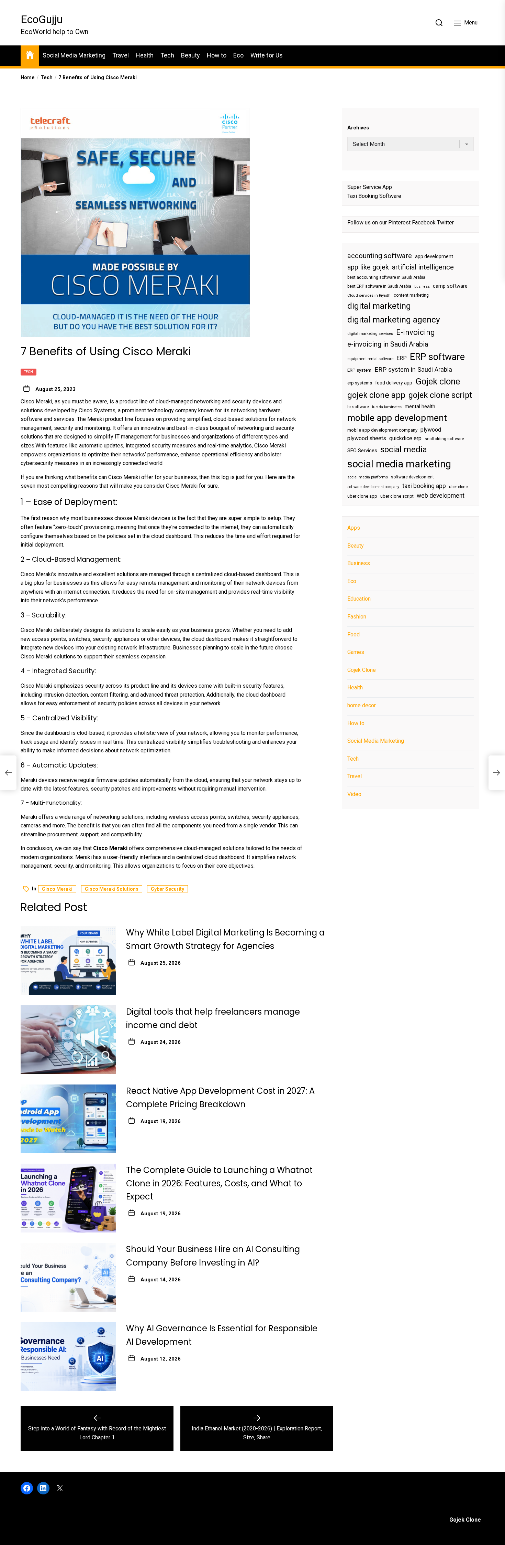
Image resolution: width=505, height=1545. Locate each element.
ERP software (437, 356)
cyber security (167, 889)
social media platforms (367, 477)
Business (358, 563)
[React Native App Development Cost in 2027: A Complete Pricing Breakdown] (68, 1118)
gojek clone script (440, 395)
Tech (167, 55)
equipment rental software (370, 359)
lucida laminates (387, 407)
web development (440, 495)
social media (403, 449)
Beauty (190, 55)
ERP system (359, 370)
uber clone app (362, 496)
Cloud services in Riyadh (369, 295)
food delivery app (393, 383)
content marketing (411, 295)
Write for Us (266, 55)
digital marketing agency (393, 320)
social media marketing (399, 464)
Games (355, 652)
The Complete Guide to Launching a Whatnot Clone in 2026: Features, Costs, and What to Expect (219, 1183)
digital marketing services (370, 333)
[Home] (30, 54)
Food (353, 634)
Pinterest (399, 223)
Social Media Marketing (74, 55)
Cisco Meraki (57, 889)
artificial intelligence (423, 267)
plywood (430, 429)
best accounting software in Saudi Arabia (386, 277)
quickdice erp (405, 438)
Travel (120, 55)
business (422, 286)
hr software (358, 406)
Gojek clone (437, 382)
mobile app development (397, 418)
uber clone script (397, 496)
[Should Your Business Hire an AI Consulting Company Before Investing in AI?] (68, 1277)
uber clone (458, 487)
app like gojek (368, 267)
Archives (358, 128)
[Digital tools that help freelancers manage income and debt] (68, 1039)
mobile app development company (382, 430)
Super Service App (369, 187)
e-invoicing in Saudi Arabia (387, 344)
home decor (361, 705)
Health (145, 55)
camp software (450, 286)
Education (359, 599)
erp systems (359, 383)
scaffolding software (444, 439)
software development (412, 477)
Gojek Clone (361, 670)
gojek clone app (376, 395)
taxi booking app (424, 486)
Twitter (445, 223)
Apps (353, 528)
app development (434, 256)
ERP (401, 358)
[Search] (439, 23)
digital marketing (379, 306)
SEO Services (362, 450)
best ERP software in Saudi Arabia (379, 286)
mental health (420, 406)
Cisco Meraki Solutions (111, 889)
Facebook (424, 223)
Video (354, 794)
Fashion (356, 616)
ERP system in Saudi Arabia (413, 369)
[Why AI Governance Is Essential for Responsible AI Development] (68, 1356)
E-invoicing (415, 332)
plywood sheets (366, 438)
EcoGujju (42, 19)
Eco (238, 55)
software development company (373, 487)
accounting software (379, 256)
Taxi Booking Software (374, 196)
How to (216, 55)
